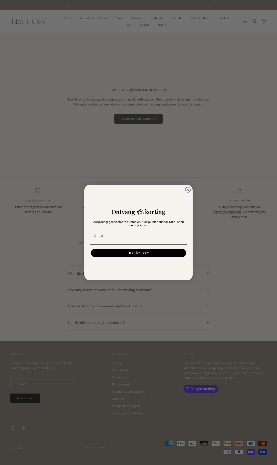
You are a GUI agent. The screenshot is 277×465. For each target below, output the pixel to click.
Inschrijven (138, 253)
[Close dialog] (187, 189)
